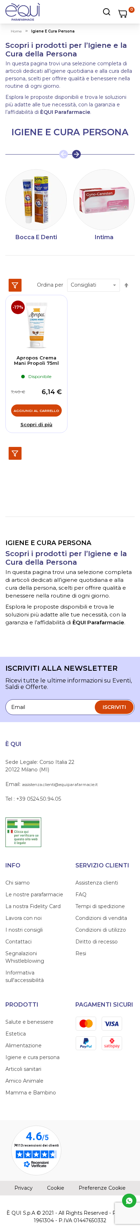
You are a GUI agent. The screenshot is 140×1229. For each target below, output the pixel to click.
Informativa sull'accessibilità (24, 976)
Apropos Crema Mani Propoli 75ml (36, 360)
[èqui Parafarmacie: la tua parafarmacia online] (22, 12)
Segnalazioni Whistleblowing (24, 957)
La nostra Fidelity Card (33, 906)
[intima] (104, 199)
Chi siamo (17, 883)
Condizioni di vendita (101, 918)
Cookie (55, 1188)
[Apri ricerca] (92, 11)
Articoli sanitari (23, 1069)
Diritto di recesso (96, 941)
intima (104, 237)
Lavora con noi (23, 918)
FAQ (81, 894)
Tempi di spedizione (100, 906)
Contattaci (18, 941)
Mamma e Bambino (30, 1092)
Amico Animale (24, 1081)
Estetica (15, 1034)
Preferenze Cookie (102, 1188)
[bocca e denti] (36, 199)
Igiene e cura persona (32, 1057)
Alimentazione (23, 1045)
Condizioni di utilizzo (100, 930)
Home (16, 31)
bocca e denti (36, 237)
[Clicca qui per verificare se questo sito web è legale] (23, 831)
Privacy (23, 1188)
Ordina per (50, 285)
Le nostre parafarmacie (34, 894)
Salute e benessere (29, 1022)
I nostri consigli (24, 930)
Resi (80, 953)
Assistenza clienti (96, 883)
